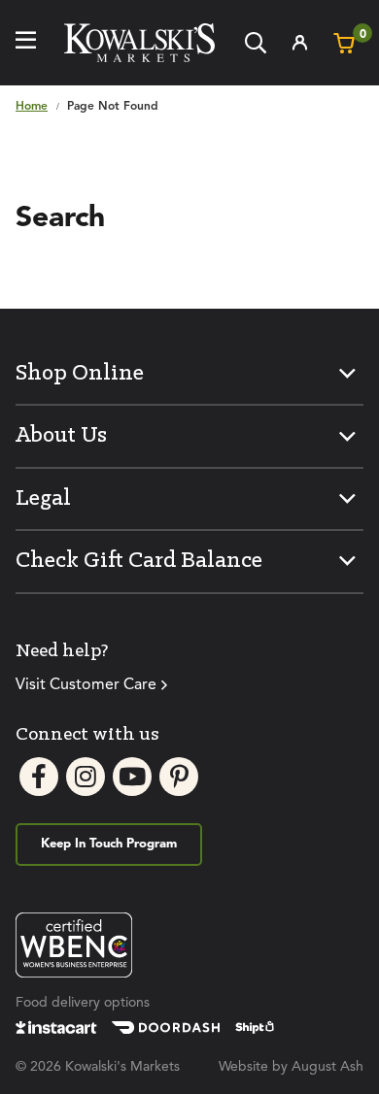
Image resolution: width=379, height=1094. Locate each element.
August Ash (327, 1067)
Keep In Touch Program (109, 844)
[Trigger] (26, 42)
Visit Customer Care (86, 685)
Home (32, 107)
